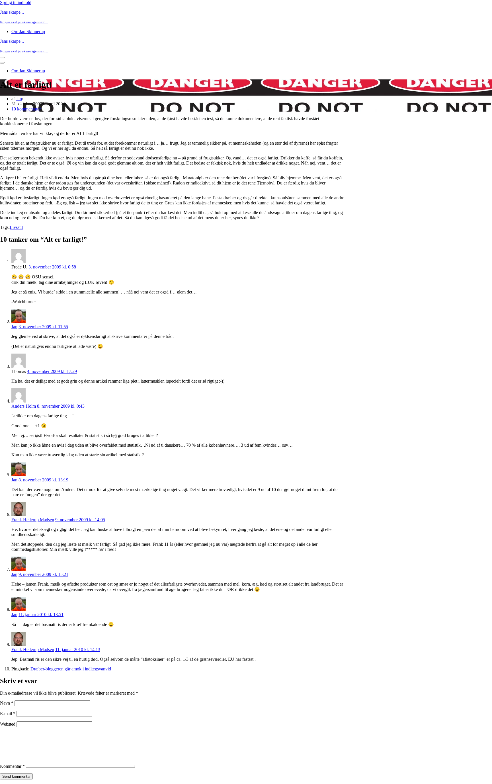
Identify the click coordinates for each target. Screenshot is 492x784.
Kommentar (12, 766)
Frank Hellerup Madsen (32, 519)
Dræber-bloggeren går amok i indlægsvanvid (70, 668)
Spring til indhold (15, 2)
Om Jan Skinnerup (28, 31)
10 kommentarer (26, 108)
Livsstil (16, 227)
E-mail (7, 713)
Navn (6, 703)
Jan (19, 98)
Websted (7, 724)
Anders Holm (23, 406)
